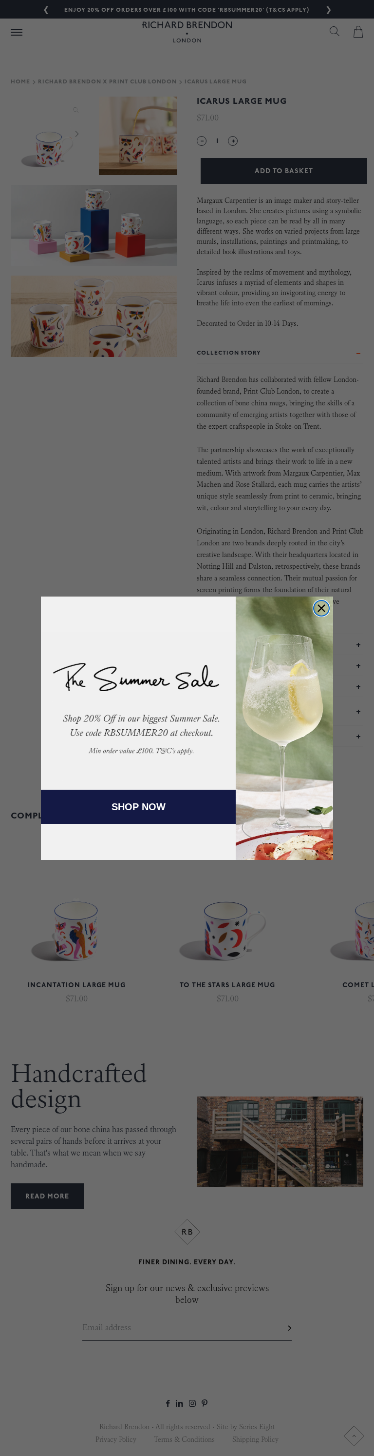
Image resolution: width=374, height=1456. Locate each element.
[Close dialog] (321, 608)
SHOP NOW (139, 806)
